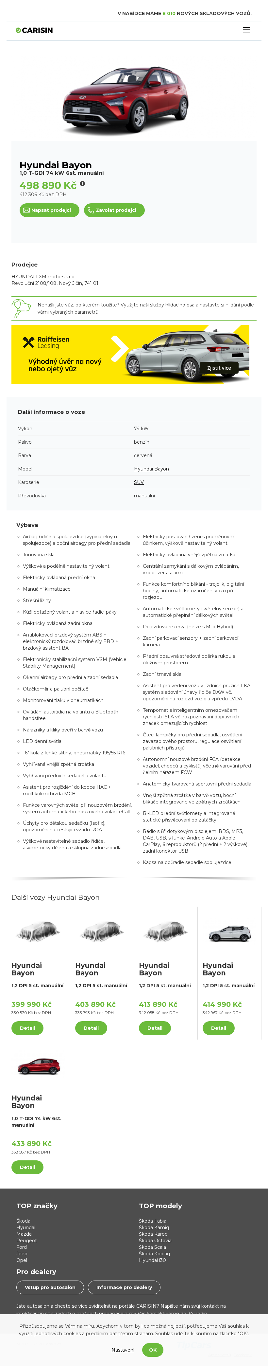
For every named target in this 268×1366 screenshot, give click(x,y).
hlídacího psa (179, 305)
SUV (139, 482)
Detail (27, 1028)
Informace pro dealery (124, 1287)
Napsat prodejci (51, 210)
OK (153, 1350)
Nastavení (122, 1350)
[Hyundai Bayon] (38, 931)
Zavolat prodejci (116, 210)
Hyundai (143, 469)
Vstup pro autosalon (50, 1287)
